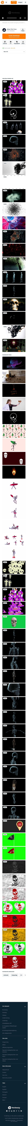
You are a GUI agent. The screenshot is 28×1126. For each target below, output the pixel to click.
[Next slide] (22, 974)
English (4, 1086)
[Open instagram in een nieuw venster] (8, 1110)
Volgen (22, 30)
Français (4, 1097)
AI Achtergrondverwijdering (9, 1030)
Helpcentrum (5, 1069)
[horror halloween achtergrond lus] (13, 249)
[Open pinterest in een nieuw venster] (13, 1110)
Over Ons (4, 1074)
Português (5, 1091)
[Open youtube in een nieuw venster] (20, 1110)
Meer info (6, 51)
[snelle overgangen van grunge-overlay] (13, 263)
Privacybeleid (19, 1119)
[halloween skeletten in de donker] (13, 127)
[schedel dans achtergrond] (13, 303)
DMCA (3, 1044)
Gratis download (14, 36)
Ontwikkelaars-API (6, 1022)
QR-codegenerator (7, 1032)
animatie (6, 974)
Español (4, 1088)
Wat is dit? (13, 48)
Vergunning (5, 1041)
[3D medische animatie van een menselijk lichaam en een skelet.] (13, 743)
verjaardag (14, 974)
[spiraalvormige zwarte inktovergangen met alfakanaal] (13, 317)
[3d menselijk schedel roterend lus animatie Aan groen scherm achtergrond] (13, 621)
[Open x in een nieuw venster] (18, 1110)
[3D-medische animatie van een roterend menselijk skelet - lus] (13, 290)
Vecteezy (4, 1012)
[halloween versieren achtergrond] (13, 344)
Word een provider (7, 1077)
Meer (3, 1099)
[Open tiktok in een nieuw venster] (15, 1110)
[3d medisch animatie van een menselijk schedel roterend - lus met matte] (13, 689)
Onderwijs (5, 1020)
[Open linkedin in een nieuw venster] (11, 1110)
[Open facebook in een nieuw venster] (6, 1110)
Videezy (4, 1014)
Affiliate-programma (7, 1047)
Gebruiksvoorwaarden (10, 1119)
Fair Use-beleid (13, 1120)
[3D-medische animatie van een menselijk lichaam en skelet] (13, 675)
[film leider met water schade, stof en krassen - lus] (13, 195)
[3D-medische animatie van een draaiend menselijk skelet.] (13, 648)
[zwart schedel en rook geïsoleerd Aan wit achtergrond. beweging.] (13, 167)
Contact (4, 1072)
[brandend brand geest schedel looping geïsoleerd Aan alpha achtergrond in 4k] (13, 471)
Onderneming (5, 1017)
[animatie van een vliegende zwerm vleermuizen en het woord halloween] (13, 208)
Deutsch (4, 1094)
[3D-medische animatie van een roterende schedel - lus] (13, 140)
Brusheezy (5, 1009)
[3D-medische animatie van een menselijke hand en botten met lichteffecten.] (13, 784)
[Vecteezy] (2, 2)
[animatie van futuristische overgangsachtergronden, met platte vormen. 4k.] (13, 181)
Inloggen (20, 2)
